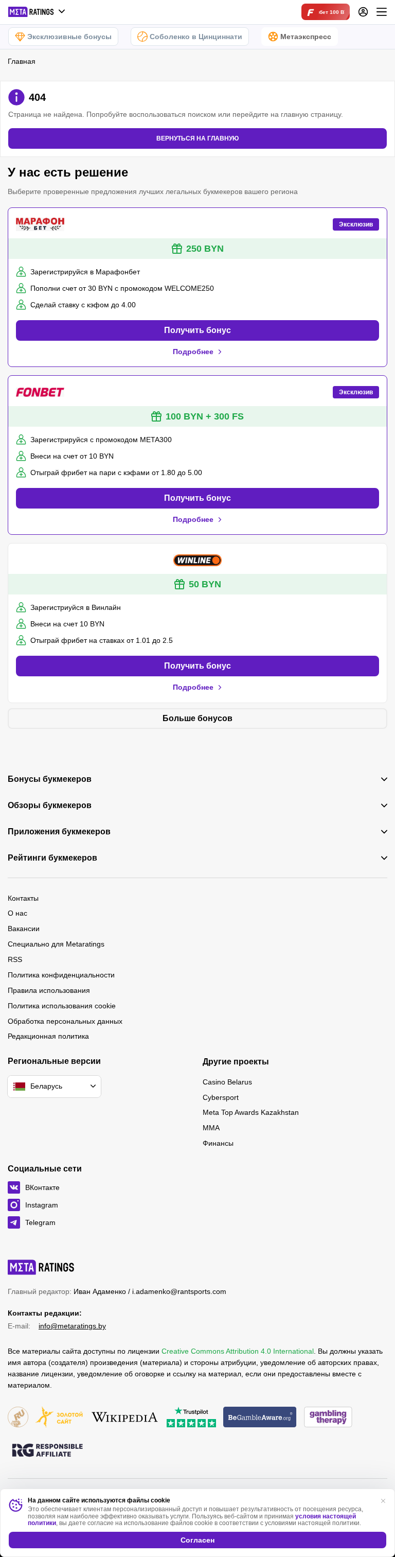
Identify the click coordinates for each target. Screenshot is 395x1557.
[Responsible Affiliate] (47, 1451)
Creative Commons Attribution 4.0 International (237, 1351)
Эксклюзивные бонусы (69, 36)
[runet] (18, 1418)
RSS (15, 959)
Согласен (197, 1540)
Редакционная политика (48, 1036)
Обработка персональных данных (65, 1021)
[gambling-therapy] (328, 1418)
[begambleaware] (260, 1418)
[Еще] (381, 12)
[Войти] (363, 12)
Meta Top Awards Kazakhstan (251, 1112)
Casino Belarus (227, 1082)
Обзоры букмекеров (50, 805)
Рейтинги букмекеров (52, 858)
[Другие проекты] (37, 12)
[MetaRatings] (41, 1267)
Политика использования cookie (62, 1006)
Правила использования (49, 990)
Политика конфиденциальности (61, 975)
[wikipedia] (124, 1418)
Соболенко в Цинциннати (196, 36)
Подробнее (193, 351)
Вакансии (24, 928)
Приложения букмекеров (59, 832)
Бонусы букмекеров (50, 779)
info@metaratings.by (72, 1326)
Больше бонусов (197, 718)
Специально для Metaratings (56, 944)
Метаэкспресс (305, 36)
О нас (17, 913)
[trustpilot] (191, 1418)
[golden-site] (59, 1418)
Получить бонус (197, 330)
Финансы (218, 1143)
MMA (211, 1128)
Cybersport (221, 1097)
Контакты (23, 898)
